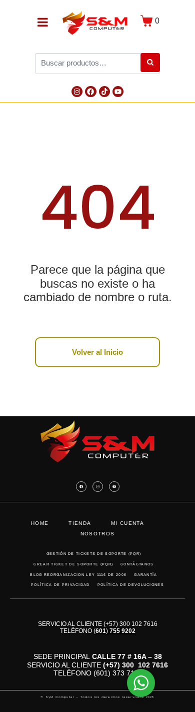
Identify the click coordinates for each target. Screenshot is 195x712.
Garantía (145, 574)
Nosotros (97, 533)
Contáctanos (137, 564)
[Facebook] (90, 91)
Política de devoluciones (131, 584)
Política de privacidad (60, 584)
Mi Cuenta (127, 523)
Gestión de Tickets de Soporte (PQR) (94, 553)
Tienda (79, 523)
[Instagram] (77, 91)
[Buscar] (150, 62)
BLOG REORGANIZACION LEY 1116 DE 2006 (78, 574)
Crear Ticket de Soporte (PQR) (73, 564)
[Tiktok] (104, 91)
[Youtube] (118, 91)
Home (39, 523)
